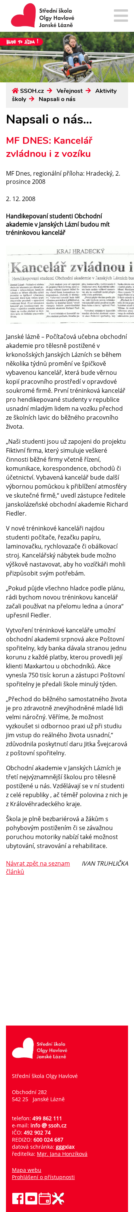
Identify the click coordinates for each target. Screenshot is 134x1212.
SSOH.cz (32, 91)
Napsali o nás (57, 99)
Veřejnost (70, 91)
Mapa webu (26, 1169)
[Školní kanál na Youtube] (31, 1202)
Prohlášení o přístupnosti (43, 1177)
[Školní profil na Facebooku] (18, 1202)
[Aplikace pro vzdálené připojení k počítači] (58, 1202)
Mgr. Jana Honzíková (62, 1153)
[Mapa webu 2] (121, 16)
